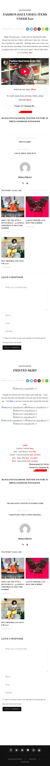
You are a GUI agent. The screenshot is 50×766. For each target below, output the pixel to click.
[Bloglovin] (28, 750)
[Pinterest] (22, 750)
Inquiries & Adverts (15, 759)
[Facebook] (11, 750)
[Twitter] (16, 750)
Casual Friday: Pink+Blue (25, 153)
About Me (32, 759)
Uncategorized (25, 10)
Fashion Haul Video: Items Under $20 (25, 515)
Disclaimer (25, 762)
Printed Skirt (25, 142)
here (38, 455)
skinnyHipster (7, 29)
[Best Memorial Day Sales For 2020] (12, 247)
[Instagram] (33, 750)
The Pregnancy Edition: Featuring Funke (25, 503)
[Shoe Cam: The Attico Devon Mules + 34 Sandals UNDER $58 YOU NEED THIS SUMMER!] (12, 206)
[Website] (23, 183)
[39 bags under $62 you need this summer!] (37, 206)
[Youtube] (27, 183)
